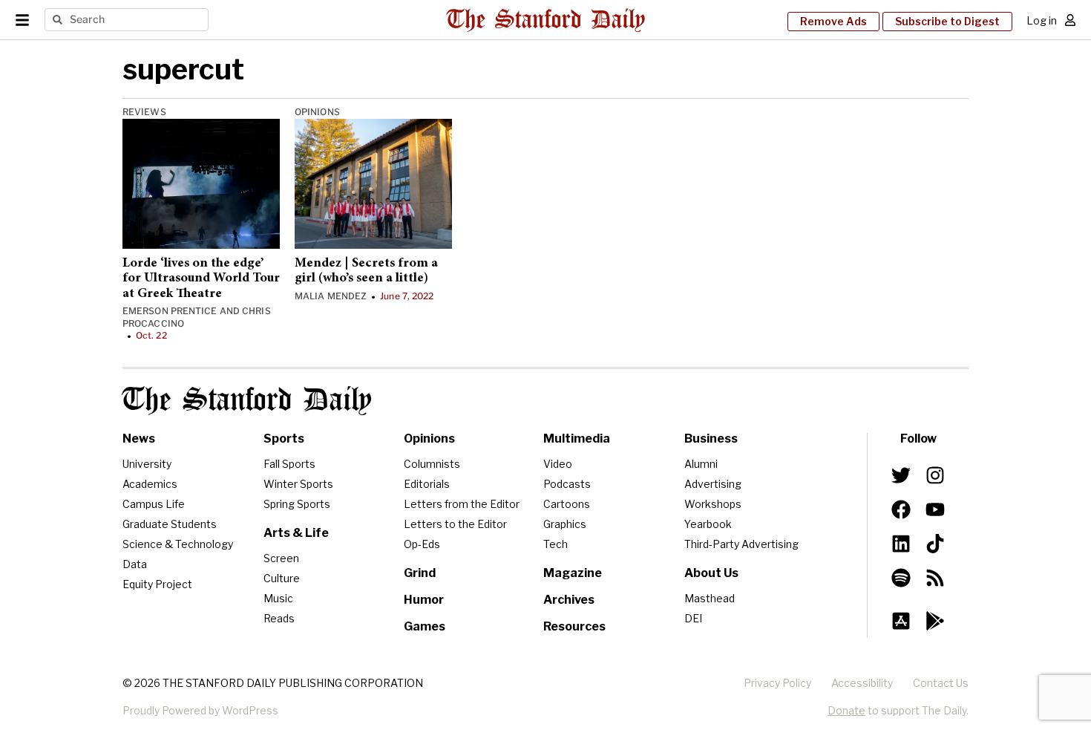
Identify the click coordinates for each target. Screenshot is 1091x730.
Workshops (712, 504)
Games (424, 626)
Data (134, 564)
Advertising (712, 484)
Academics (149, 484)
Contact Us (941, 683)
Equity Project (157, 584)
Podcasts (567, 484)
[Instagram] (935, 475)
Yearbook (708, 524)
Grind (420, 573)
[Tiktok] (935, 543)
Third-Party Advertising (741, 544)
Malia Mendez (331, 296)
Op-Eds (422, 544)
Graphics (564, 524)
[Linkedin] (901, 543)
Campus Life (153, 504)
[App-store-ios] (901, 620)
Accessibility (862, 683)
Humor (424, 600)
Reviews (144, 111)
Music (278, 598)
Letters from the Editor (462, 504)
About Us (711, 573)
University (146, 463)
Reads (279, 618)
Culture (281, 578)
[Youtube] (935, 509)
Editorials (427, 484)
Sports (283, 438)
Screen (281, 558)
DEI (693, 618)
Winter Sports (298, 484)
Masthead (709, 598)
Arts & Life (296, 533)
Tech (555, 544)
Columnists (432, 463)
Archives (568, 600)
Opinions (317, 111)
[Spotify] (901, 577)
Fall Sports (289, 463)
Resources (574, 626)
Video (557, 463)
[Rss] (935, 577)
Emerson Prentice (169, 310)
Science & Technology (177, 544)
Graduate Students (169, 524)
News (138, 438)
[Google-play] (935, 620)
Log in (1041, 20)
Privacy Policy (777, 683)
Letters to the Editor (455, 524)
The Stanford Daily (247, 400)
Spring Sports (296, 504)
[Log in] (1070, 20)
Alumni (701, 463)
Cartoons (566, 504)
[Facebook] (901, 509)
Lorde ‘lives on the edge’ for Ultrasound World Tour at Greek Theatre (201, 279)
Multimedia (576, 438)
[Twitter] (901, 475)
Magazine (572, 573)
